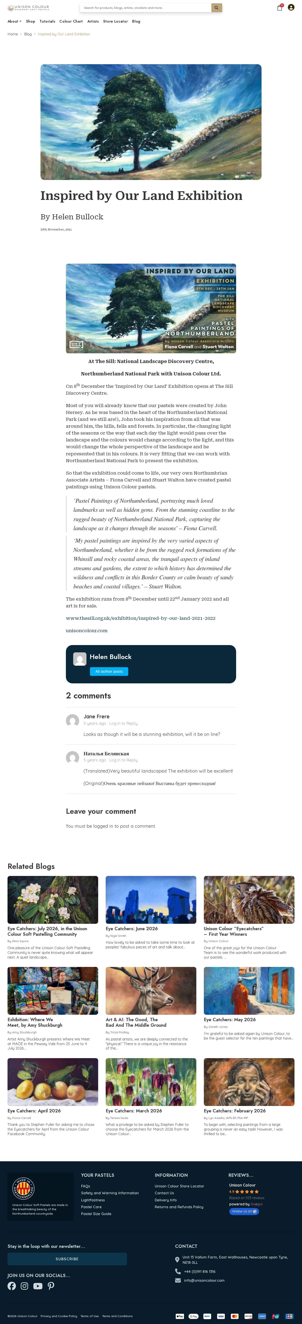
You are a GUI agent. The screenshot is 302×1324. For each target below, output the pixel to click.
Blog (136, 21)
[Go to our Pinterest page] (51, 1286)
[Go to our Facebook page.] (12, 1286)
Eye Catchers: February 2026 (235, 1111)
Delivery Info (166, 1200)
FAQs (85, 1186)
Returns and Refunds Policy (179, 1206)
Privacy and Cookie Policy (59, 1316)
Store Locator (115, 21)
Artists (93, 21)
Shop (30, 21)
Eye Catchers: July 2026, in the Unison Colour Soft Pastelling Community (47, 931)
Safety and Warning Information (110, 1193)
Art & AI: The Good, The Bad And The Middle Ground (136, 1022)
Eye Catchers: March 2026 (134, 1111)
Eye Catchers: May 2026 (230, 1019)
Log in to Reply (123, 723)
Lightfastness (93, 1200)
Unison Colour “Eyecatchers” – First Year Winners (234, 931)
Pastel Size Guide (96, 1213)
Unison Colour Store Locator (179, 1186)
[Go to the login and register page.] (291, 8)
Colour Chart (71, 21)
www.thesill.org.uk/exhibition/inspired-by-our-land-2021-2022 (141, 618)
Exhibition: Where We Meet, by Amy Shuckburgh (35, 1022)
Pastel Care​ (91, 1206)
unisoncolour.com (86, 630)
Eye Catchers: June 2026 (132, 928)
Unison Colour (242, 1185)
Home (13, 34)
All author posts (109, 671)
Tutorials (47, 21)
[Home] (28, 7)
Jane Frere (97, 716)
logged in (103, 826)
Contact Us (164, 1193)
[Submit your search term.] (216, 7)
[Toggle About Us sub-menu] (20, 21)
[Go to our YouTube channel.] (38, 1286)
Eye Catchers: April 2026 (34, 1111)
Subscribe (67, 1258)
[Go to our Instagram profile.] (24, 1286)
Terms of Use (89, 1316)
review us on (242, 1211)
